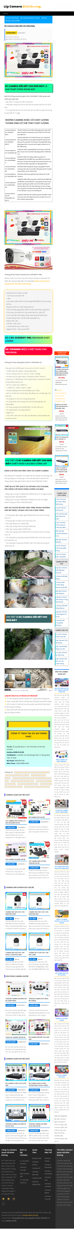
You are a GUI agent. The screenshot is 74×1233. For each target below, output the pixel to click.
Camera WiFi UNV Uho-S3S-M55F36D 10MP (15, 913)
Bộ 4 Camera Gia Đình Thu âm (28, 784)
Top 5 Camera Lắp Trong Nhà (61, 555)
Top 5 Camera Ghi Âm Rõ (61, 509)
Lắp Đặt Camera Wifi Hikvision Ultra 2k (61, 570)
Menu (5, 13)
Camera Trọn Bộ (23, 1168)
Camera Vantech (48, 1185)
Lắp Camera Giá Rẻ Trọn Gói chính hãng (61, 661)
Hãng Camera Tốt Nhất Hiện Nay (62, 760)
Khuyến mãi (36, 1158)
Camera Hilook (48, 1191)
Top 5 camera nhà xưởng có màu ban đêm (61, 525)
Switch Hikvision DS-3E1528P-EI (62, 438)
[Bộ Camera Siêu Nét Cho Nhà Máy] (28, 679)
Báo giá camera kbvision (61, 541)
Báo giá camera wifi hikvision (61, 592)
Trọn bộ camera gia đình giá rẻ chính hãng (16, 1000)
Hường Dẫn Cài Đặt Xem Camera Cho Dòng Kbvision (32, 772)
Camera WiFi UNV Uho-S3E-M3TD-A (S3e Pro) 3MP (15, 954)
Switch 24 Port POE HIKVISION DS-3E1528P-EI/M (62, 406)
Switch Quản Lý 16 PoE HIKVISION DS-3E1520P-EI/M (61, 470)
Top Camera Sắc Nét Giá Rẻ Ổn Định (61, 516)
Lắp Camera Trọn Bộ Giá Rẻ (62, 641)
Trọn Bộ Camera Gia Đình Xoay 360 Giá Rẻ (38, 1125)
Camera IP (36, 1168)
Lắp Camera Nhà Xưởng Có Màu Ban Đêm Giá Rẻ (15, 822)
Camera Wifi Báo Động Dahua (61, 607)
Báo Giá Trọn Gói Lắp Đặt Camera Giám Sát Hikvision (62, 690)
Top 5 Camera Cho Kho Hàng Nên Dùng (61, 501)
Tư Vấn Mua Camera (24, 1162)
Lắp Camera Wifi (24, 1175)
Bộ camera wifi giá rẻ (37, 817)
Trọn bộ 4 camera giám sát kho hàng (37, 787)
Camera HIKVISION (48, 1172)
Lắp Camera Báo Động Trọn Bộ (61, 648)
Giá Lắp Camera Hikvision (62, 1076)
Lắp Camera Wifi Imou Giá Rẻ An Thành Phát (62, 867)
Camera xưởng (35, 1163)
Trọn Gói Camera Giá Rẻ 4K (15, 1037)
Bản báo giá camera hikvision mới (61, 533)
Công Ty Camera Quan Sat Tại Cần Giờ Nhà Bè (62, 921)
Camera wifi (36, 1178)
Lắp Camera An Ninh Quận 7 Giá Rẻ (17, 775)
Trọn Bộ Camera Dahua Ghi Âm (61, 635)
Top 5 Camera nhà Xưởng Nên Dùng (61, 548)
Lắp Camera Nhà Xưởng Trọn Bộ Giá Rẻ (37, 862)
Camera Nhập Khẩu (36, 1183)
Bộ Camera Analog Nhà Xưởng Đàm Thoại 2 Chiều (38, 1084)
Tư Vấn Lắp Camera (24, 1181)
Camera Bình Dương (30, 1215)
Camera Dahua (48, 1159)
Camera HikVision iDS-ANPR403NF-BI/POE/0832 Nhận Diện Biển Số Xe (62, 372)
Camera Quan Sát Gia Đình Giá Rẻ (22, 781)
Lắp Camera (22, 7)
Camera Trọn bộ (48, 1197)
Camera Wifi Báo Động (61, 577)
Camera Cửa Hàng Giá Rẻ (62, 1019)
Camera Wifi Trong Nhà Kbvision (60, 622)
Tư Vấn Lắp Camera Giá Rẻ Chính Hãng (61, 811)
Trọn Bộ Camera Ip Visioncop (61, 654)
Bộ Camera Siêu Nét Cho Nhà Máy (20, 26)
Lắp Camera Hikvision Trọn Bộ (30, 18)
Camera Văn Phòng (12, 18)
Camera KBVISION (48, 1166)
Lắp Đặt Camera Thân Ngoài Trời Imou (61, 614)
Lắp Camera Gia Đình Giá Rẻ (15, 859)
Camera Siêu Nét (35, 1173)
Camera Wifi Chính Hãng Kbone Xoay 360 (61, 584)
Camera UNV (48, 1178)
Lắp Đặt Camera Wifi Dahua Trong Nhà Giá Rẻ (62, 599)
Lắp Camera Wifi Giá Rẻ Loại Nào (61, 974)
